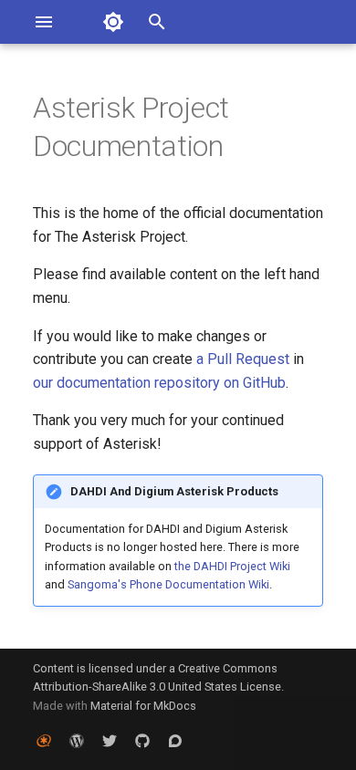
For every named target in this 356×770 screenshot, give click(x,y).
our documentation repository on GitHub (159, 382)
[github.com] (142, 740)
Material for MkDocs (143, 706)
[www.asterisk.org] (43, 740)
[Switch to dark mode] (113, 22)
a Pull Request (242, 359)
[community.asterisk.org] (175, 740)
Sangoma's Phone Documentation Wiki (168, 584)
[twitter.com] (109, 740)
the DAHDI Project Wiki (232, 566)
